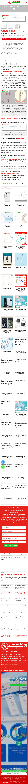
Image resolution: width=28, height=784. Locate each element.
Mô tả (2, 58)
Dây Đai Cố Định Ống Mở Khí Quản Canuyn (21, 499)
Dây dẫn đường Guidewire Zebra (15, 177)
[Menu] (2, 2)
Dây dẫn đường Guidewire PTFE (21, 478)
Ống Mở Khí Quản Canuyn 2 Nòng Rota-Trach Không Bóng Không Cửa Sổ (7, 457)
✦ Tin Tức (22, 778)
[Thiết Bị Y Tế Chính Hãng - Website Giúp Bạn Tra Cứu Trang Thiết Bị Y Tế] (14, 2)
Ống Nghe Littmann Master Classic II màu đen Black (7, 331)
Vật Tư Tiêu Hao (21, 6)
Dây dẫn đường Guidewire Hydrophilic (7, 226)
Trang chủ (5, 6)
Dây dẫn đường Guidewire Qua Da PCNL (7, 247)
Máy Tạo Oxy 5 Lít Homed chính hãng (7, 436)
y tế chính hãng (22, 53)
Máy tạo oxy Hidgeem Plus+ (7, 499)
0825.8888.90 (13, 660)
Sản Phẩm (12, 6)
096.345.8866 (14, 662)
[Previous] (3, 18)
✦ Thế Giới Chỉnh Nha (8, 778)
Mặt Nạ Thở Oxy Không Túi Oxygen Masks (20, 247)
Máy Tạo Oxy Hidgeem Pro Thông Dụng (20, 331)
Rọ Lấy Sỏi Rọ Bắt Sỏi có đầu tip (8, 33)
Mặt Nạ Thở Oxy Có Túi (7, 414)
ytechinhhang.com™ (14, 512)
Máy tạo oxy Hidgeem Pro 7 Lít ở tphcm (21, 436)
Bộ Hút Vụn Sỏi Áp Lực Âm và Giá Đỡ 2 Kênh (21, 415)
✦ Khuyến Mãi (17, 778)
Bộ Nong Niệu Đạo (7, 351)
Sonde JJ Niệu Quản (21, 393)
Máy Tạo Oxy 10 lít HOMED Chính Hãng (7, 205)
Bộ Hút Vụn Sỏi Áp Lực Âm (21, 309)
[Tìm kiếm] (26, 2)
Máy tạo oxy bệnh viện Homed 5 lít (20, 457)
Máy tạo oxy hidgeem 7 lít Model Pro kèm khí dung (21, 352)
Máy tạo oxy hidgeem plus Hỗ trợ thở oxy (7, 478)
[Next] (25, 18)
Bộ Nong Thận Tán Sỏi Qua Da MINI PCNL (20, 373)
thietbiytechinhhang (15, 53)
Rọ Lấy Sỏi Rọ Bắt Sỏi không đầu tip (21, 205)
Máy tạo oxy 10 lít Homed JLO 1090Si (7, 394)
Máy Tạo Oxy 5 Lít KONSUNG (7, 373)
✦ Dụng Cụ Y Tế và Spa (14, 777)
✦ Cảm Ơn (11, 779)
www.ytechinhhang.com (12, 664)
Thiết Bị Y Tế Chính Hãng (16, 161)
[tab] (14, 58)
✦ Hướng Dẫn (17, 779)
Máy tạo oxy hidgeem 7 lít (7, 267)
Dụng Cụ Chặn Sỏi (7, 288)
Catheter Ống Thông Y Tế (21, 267)
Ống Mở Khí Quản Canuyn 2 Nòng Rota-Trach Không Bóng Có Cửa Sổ (20, 289)
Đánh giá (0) (3, 60)
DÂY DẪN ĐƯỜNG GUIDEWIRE (14, 175)
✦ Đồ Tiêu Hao (23, 777)
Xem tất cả (23, 554)
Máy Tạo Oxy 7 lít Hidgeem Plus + (7, 310)
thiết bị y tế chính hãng (7, 53)
